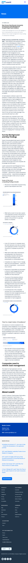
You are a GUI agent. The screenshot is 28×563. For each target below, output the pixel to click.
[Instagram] (5, 559)
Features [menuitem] (3, 492)
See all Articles (7, 478)
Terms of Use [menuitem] (4, 537)
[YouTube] (3, 559)
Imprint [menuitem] (3, 535)
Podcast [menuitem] (2, 516)
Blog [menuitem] (2, 507)
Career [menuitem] (16, 512)
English (4, 548)
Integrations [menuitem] (3, 494)
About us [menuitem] (16, 507)
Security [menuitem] (2, 498)
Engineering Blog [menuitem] (18, 514)
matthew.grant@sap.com (10, 432)
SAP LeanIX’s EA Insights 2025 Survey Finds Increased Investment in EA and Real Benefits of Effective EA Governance (13, 458)
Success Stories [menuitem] (18, 496)
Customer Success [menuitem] (18, 494)
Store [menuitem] (3, 525)
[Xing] (8, 559)
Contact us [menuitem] (17, 516)
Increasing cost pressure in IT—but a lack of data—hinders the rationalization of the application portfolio (13, 446)
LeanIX (18, 46)
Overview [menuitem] (3, 489)
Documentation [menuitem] (4, 514)
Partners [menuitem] (4, 523)
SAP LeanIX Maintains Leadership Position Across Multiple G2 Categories (14, 452)
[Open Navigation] (25, 3)
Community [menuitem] (17, 501)
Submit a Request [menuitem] (18, 498)
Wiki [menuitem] (2, 512)
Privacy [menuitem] (3, 532)
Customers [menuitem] (17, 489)
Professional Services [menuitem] (19, 492)
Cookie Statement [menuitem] (5, 539)
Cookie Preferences (6, 542)
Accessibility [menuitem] (3, 501)
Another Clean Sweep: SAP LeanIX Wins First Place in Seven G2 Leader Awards (12, 464)
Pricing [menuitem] (2, 496)
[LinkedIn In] (10, 559)
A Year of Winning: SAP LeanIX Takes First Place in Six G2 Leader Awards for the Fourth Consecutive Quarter (14, 471)
